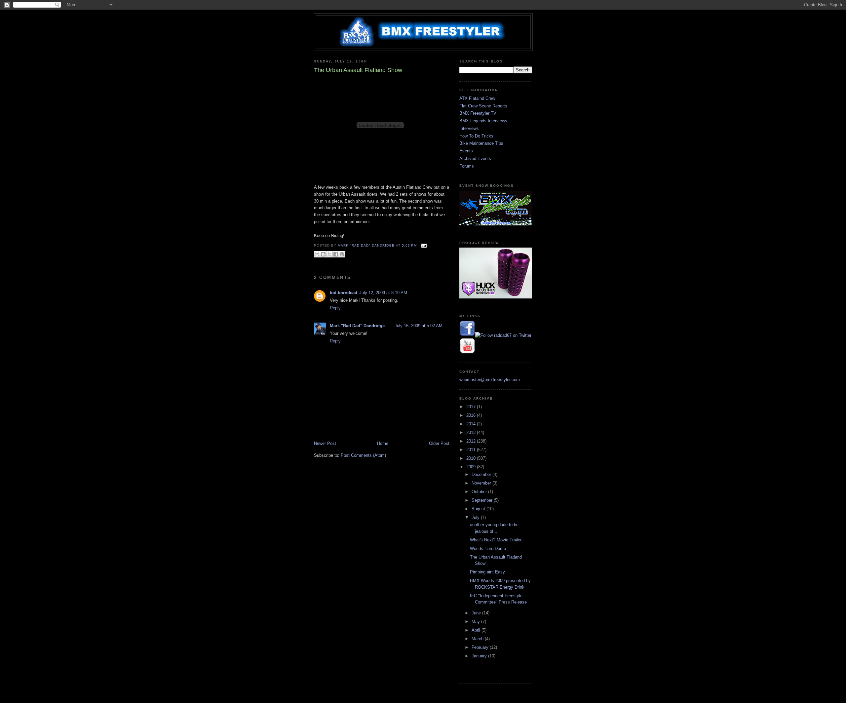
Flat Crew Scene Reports (483, 105)
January (480, 655)
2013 (471, 432)
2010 (471, 458)
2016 (471, 415)
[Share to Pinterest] (342, 254)
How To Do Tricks (476, 136)
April (476, 630)
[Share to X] (329, 254)
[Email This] (317, 254)
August (479, 508)
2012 (471, 441)
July (476, 517)
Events (466, 150)
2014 (471, 423)
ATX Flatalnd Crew (477, 98)
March (478, 638)
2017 (471, 406)
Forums (466, 166)
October (480, 491)
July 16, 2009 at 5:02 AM (418, 325)
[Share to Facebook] (335, 254)
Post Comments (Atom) (363, 455)
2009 (471, 466)
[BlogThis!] (323, 254)
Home (382, 443)
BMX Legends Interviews (483, 120)
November (482, 483)
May (476, 621)
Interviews (469, 128)
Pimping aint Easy (487, 571)
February (481, 647)
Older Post (439, 443)
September (483, 500)
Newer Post (325, 443)
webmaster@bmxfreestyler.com (489, 379)
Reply (335, 307)
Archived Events (475, 158)
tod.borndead (343, 292)
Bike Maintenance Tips (481, 143)
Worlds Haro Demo (488, 548)
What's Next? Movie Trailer (495, 539)
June (477, 612)
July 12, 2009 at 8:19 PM (383, 292)
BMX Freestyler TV (477, 113)
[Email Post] (423, 245)
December (482, 474)
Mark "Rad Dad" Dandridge (357, 325)
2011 (471, 449)
